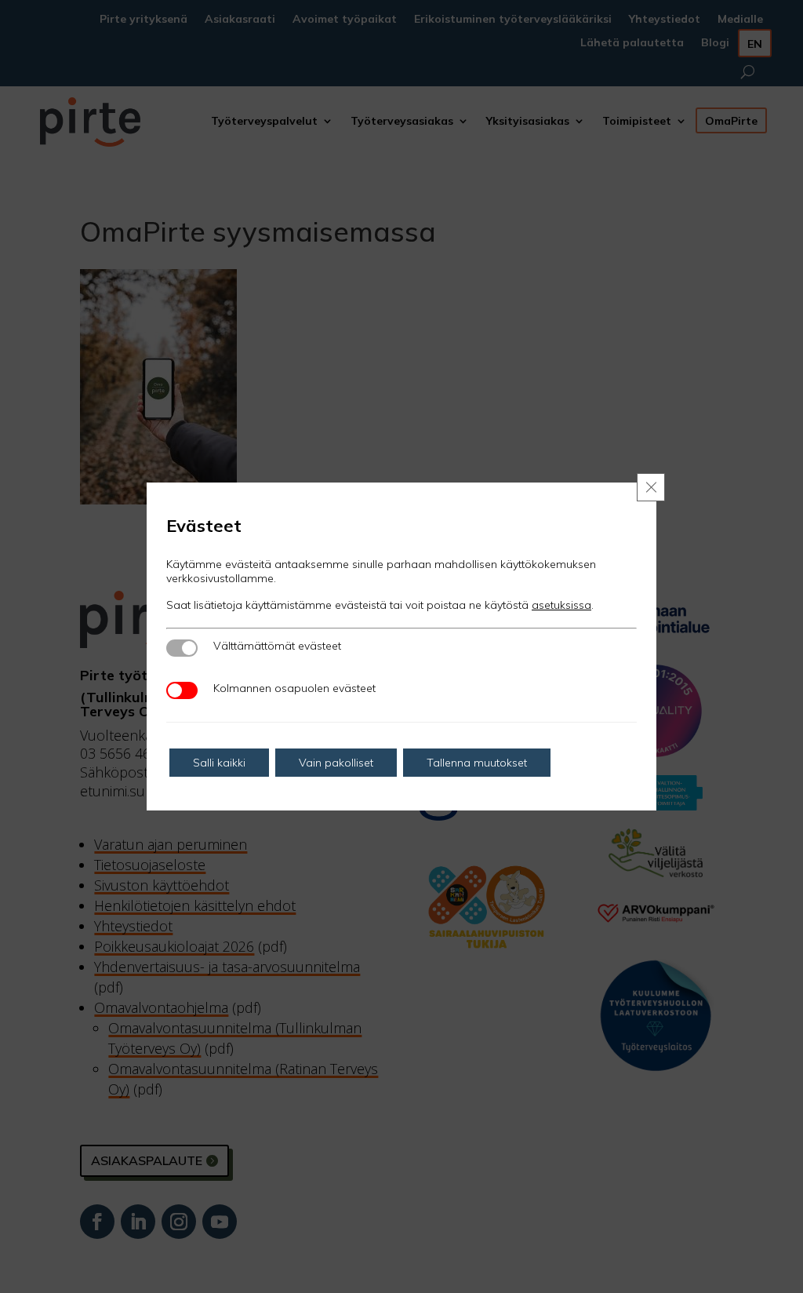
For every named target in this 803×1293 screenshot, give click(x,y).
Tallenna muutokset (477, 763)
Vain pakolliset (336, 763)
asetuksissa (561, 605)
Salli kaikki (219, 763)
